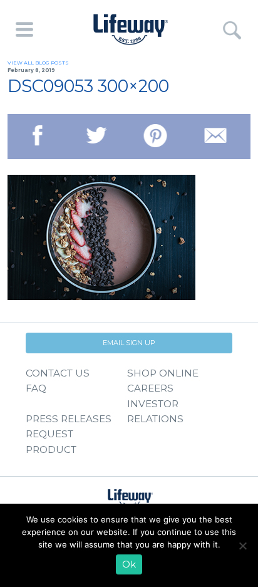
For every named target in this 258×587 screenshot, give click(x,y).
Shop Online (163, 373)
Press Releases (68, 419)
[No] (242, 545)
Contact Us (58, 373)
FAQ (36, 388)
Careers (150, 388)
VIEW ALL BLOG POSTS (38, 63)
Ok (129, 564)
